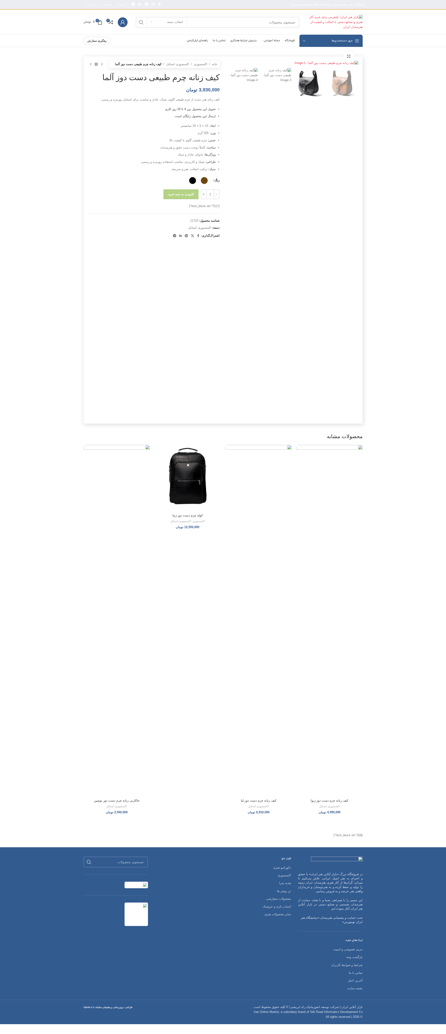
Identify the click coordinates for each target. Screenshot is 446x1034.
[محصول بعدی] (90, 64)
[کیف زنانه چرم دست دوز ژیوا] (329, 620)
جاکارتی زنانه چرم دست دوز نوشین (117, 800)
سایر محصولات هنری (277, 914)
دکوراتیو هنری (282, 867)
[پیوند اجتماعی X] (153, 4)
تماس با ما (356, 972)
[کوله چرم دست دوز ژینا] (188, 478)
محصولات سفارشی (278, 898)
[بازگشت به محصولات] (96, 64)
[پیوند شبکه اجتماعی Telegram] (133, 4)
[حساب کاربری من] (122, 22)
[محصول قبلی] (102, 64)
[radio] (204, 180)
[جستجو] (141, 22)
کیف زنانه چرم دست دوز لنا (258, 800)
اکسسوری (200, 64)
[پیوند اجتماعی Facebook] (159, 4)
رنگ (217, 180)
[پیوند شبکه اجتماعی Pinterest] (146, 4)
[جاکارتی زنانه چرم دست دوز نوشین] (117, 620)
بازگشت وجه (354, 957)
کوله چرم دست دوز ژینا (188, 515)
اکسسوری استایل (177, 64)
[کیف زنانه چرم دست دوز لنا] (258, 620)
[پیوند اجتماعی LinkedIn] (140, 4)
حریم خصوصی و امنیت (348, 949)
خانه (214, 64)
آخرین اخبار (355, 980)
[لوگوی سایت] (333, 22)
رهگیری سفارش (97, 40)
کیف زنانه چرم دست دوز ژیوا (329, 800)
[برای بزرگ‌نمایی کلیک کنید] (349, 56)
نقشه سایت (355, 988)
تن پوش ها (284, 891)
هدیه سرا (285, 883)
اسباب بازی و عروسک (277, 906)
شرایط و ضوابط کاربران (347, 965)
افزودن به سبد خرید (181, 194)
